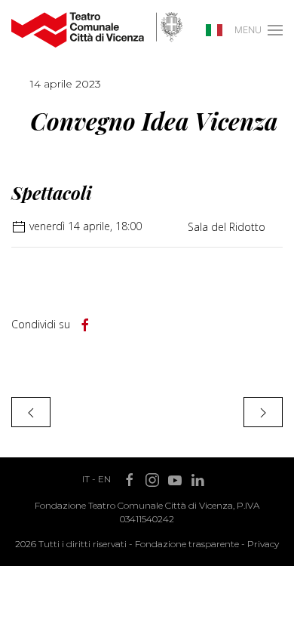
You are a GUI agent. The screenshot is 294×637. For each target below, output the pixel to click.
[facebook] (85, 325)
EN (104, 479)
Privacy (263, 543)
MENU (248, 29)
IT (86, 479)
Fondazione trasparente (187, 543)
